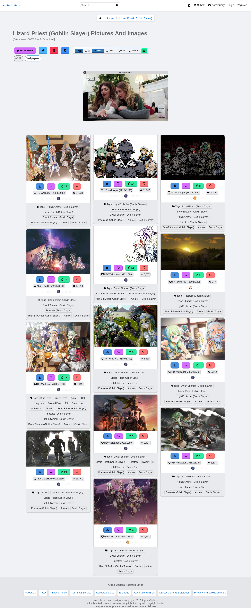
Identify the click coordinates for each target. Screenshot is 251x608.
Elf (66, 403)
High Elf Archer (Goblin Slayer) (62, 207)
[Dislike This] (210, 186)
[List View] (87, 51)
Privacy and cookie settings (210, 592)
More (134, 51)
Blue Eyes (45, 398)
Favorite (26, 50)
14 (132, 183)
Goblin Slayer (78, 222)
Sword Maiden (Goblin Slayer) (192, 211)
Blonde (49, 408)
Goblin (138, 566)
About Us (30, 592)
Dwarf (145, 462)
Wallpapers (32, 58)
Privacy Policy (58, 592)
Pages (111, 51)
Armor (74, 398)
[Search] (117, 5)
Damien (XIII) (202, 287)
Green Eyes (61, 398)
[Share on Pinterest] (54, 50)
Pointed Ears (54, 403)
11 (132, 267)
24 (65, 279)
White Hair (36, 408)
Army (44, 492)
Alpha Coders (11, 5)
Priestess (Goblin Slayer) (44, 222)
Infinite (99, 51)
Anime (110, 18)
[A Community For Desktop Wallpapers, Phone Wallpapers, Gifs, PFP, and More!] (100, 18)
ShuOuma (68, 198)
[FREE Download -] (175, 186)
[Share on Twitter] (43, 50)
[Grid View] (79, 51)
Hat (83, 398)
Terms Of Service (81, 592)
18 (65, 377)
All (19, 58)
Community (218, 5)
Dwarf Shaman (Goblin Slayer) (58, 217)
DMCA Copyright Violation (174, 592)
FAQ (43, 592)
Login (231, 5)
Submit (200, 5)
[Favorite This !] (186, 186)
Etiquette (124, 592)
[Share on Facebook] (65, 50)
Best (123, 51)
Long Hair (39, 403)
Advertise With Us (144, 592)
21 (65, 472)
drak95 (135, 542)
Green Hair (77, 403)
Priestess (133, 462)
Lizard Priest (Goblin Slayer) (135, 18)
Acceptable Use (105, 592)
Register (242, 5)
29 (65, 186)
